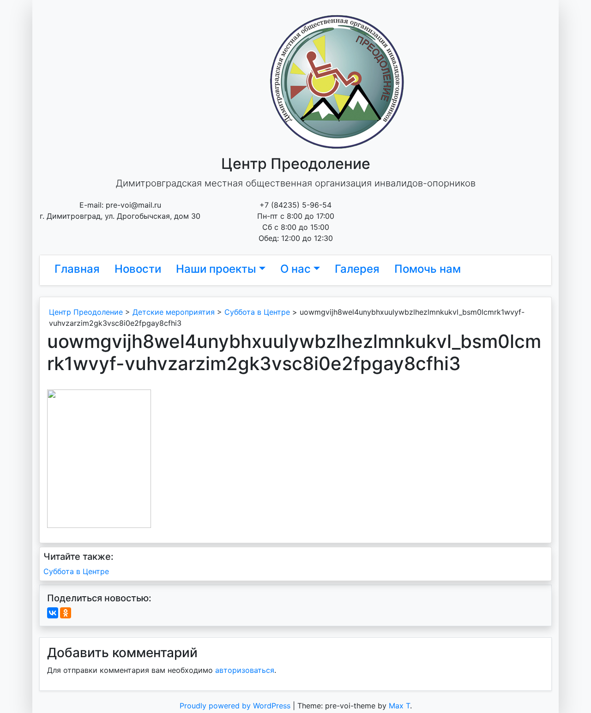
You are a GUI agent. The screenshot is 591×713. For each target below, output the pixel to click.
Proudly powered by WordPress (236, 705)
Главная (77, 269)
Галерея (357, 269)
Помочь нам (427, 269)
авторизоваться (244, 670)
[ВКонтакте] (52, 612)
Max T (399, 705)
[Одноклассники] (65, 612)
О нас (295, 269)
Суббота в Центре (76, 571)
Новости (138, 269)
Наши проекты (216, 269)
